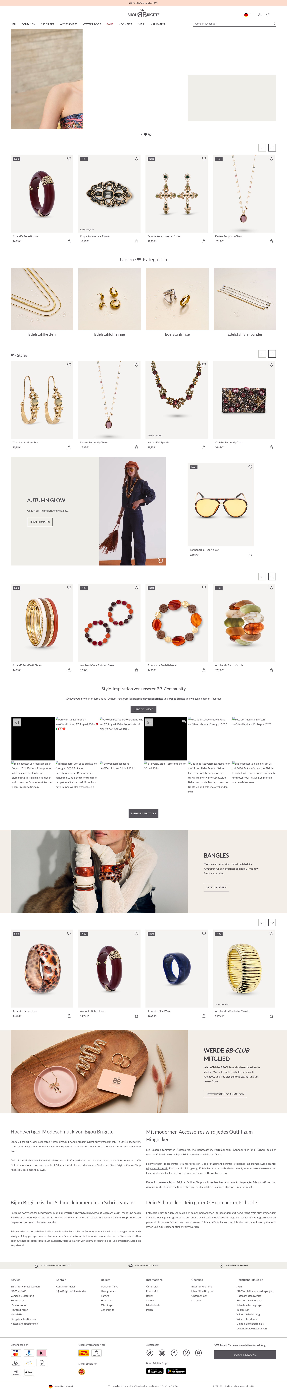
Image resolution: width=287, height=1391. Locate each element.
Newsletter (17, 1314)
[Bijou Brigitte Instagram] (162, 1353)
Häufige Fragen (19, 1309)
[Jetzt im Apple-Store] (155, 1370)
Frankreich (152, 1291)
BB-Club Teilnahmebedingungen (255, 1291)
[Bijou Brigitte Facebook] (174, 1353)
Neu (13, 24)
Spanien (150, 1300)
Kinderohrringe (186, 1186)
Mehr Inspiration (143, 813)
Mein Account (19, 1305)
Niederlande (153, 1305)
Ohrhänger (107, 1305)
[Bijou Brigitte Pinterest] (186, 1353)
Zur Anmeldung (245, 1354)
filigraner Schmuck (157, 1168)
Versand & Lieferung (22, 1295)
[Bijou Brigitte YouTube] (198, 1353)
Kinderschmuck (243, 1186)
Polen (149, 1309)
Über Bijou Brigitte (202, 1291)
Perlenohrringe (109, 1286)
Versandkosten (152, 1386)
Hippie (36, 1217)
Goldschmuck (18, 1164)
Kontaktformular (65, 1286)
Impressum (243, 1309)
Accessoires (68, 24)
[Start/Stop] (265, 117)
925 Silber (47, 24)
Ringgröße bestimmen (23, 1318)
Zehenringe (107, 1309)
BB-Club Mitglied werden (25, 1286)
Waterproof (92, 24)
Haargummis (108, 1291)
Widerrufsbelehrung (248, 1314)
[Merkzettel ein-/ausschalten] (69, 365)
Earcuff (105, 1295)
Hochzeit (125, 24)
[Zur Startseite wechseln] (143, 13)
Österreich (152, 1286)
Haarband (106, 1300)
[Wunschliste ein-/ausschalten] (69, 159)
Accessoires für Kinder (159, 1186)
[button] (260, 15)
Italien (149, 1295)
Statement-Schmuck (221, 1163)
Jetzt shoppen (31, 115)
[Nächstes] (272, 147)
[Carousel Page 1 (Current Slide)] (141, 134)
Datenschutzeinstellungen (252, 1328)
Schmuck (28, 24)
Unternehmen (199, 1295)
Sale (110, 24)
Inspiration (158, 24)
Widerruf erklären (247, 1318)
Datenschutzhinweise (249, 1295)
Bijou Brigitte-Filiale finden (71, 1291)
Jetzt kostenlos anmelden (225, 1094)
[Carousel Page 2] (145, 134)
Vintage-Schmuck (64, 1217)
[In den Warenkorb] (69, 241)
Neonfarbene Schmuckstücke (65, 1236)
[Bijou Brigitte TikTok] (150, 1353)
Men (141, 24)
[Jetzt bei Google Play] (176, 1370)
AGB (239, 1286)
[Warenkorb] (275, 15)
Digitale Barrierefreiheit (250, 1323)
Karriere (196, 1300)
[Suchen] (275, 24)
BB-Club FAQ (18, 1291)
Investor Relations (201, 1286)
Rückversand (18, 1300)
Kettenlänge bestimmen (24, 1323)
